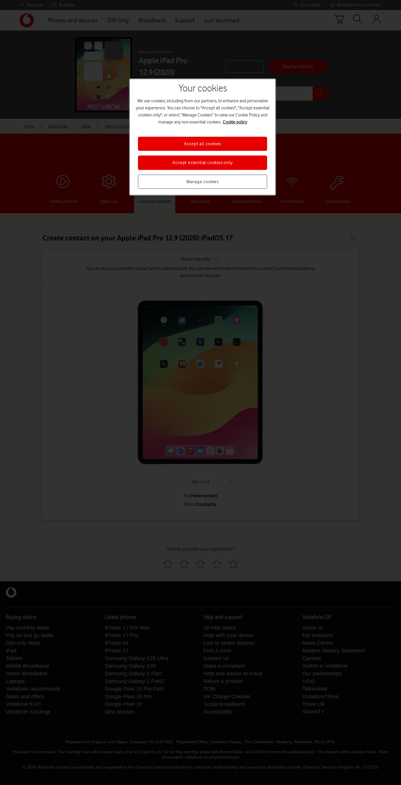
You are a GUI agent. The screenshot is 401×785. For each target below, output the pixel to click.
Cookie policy (235, 122)
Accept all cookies (202, 143)
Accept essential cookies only (202, 162)
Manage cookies (202, 181)
